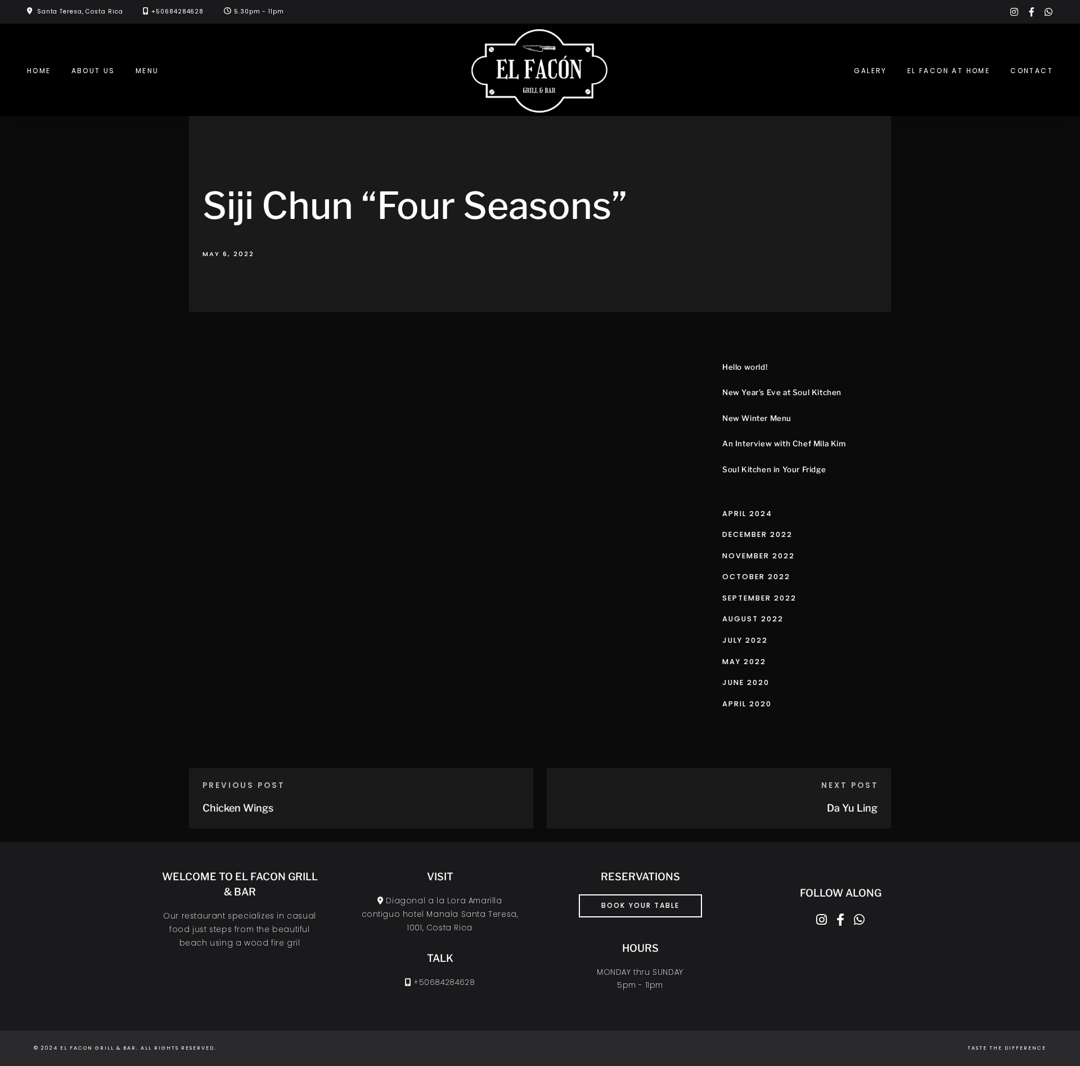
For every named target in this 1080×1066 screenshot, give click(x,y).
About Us (93, 70)
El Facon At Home (948, 70)
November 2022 (758, 556)
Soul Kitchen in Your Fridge (774, 469)
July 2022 (745, 640)
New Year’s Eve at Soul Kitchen (782, 392)
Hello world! (744, 366)
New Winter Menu (756, 418)
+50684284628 (177, 11)
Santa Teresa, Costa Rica (80, 11)
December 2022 (757, 534)
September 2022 (759, 598)
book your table (640, 905)
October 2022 (756, 576)
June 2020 (746, 682)
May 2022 (744, 661)
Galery (870, 70)
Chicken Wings (237, 808)
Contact (1031, 70)
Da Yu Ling (852, 808)
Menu (147, 70)
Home (39, 70)
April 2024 (747, 513)
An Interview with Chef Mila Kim (784, 443)
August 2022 (753, 619)
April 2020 (747, 704)
